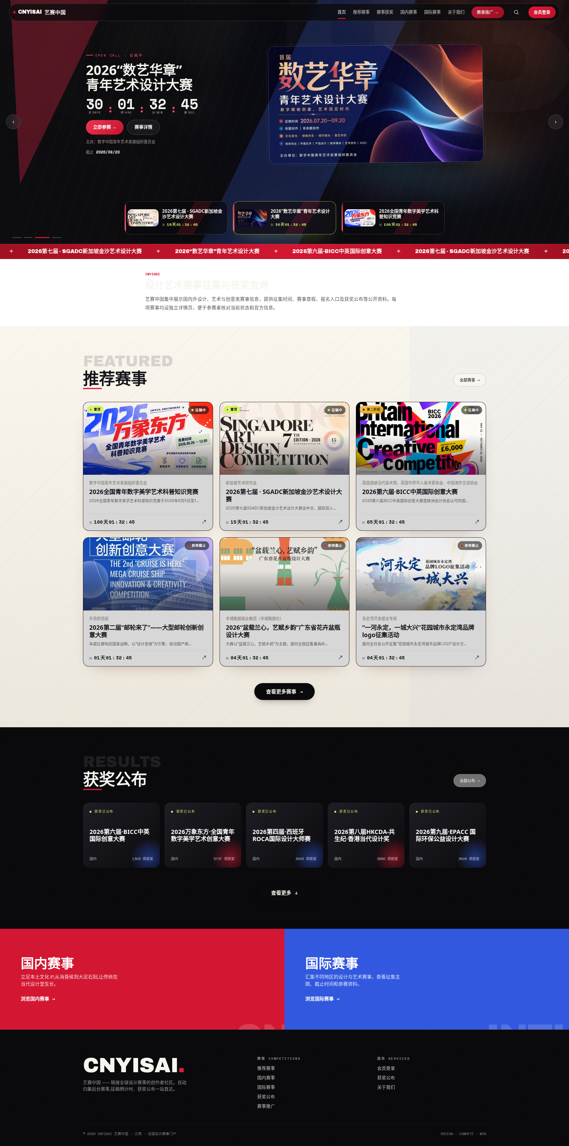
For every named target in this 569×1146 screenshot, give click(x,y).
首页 (342, 12)
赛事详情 (143, 127)
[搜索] (516, 12)
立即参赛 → (104, 127)
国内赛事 (408, 12)
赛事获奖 (385, 12)
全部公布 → (470, 781)
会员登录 (542, 12)
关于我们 (456, 12)
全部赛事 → (470, 380)
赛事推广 (266, 1106)
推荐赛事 (361, 12)
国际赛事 (432, 12)
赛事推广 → (488, 12)
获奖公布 (266, 1096)
